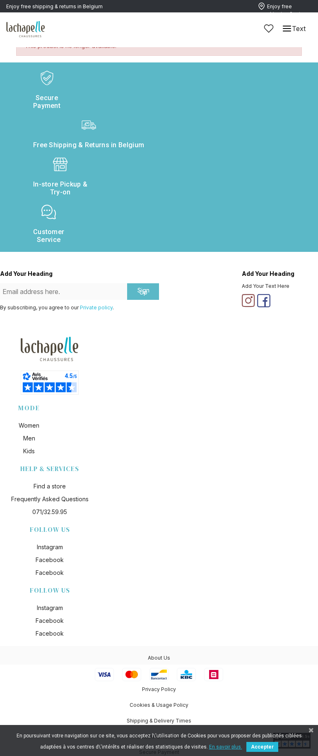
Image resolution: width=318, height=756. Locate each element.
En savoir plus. (225, 747)
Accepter (262, 747)
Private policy (96, 307)
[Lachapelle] (25, 28)
